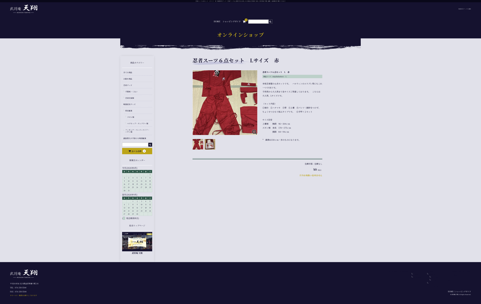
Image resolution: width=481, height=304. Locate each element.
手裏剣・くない (131, 91)
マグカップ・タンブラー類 (137, 123)
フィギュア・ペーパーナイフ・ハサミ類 (137, 131)
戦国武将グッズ (129, 104)
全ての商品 (127, 72)
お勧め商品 (127, 79)
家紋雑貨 (128, 110)
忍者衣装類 (129, 98)
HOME (217, 21)
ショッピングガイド (232, 21)
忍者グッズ (127, 85)
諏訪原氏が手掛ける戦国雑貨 (134, 138)
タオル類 (130, 117)
